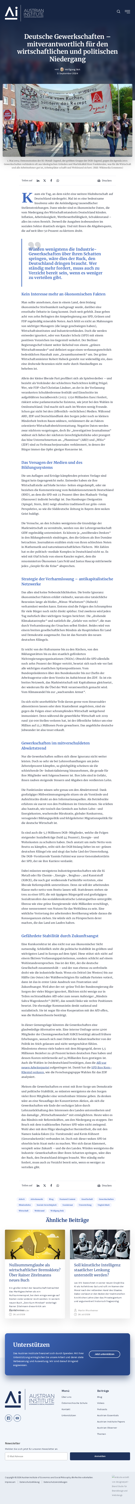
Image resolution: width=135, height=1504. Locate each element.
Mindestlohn (25, 1205)
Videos (100, 1403)
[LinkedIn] (38, 181)
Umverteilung (85, 1205)
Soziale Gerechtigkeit (46, 1205)
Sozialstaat (68, 1205)
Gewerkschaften (106, 1199)
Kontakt (66, 1409)
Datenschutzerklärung (30, 1482)
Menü (65, 1391)
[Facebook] (51, 181)
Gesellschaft (87, 1199)
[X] (45, 181)
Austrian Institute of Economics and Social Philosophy (46, 1477)
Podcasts (102, 1409)
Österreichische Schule (74, 1403)
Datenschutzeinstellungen (55, 1482)
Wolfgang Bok (57, 1211)
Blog (51, 1199)
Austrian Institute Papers (111, 1421)
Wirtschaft (23, 1211)
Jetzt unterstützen (104, 1354)
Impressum (10, 1482)
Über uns (66, 1396)
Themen (101, 1433)
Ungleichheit (104, 1205)
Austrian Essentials (108, 1415)
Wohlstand (39, 1211)
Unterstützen (69, 1415)
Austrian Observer (107, 1427)
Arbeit (22, 1199)
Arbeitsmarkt (37, 1199)
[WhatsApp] (58, 181)
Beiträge (103, 1391)
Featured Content (67, 1199)
